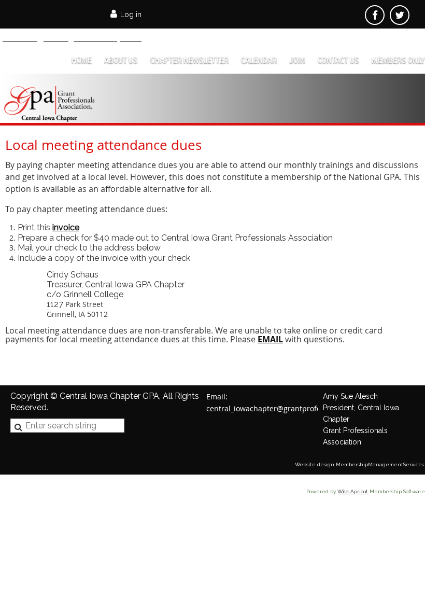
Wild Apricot (352, 491)
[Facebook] (375, 15)
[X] (399, 15)
